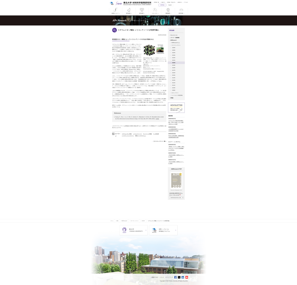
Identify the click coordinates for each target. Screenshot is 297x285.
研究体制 (128, 13)
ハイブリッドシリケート (128, 135)
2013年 (173, 80)
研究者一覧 (156, 2)
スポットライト (175, 92)
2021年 (173, 60)
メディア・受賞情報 (174, 37)
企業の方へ (180, 2)
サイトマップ (169, 277)
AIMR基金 (162, 5)
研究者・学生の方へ (171, 2)
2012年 (173, 82)
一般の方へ (163, 2)
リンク (162, 277)
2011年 (173, 85)
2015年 (173, 75)
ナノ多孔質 (156, 133)
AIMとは (175, 42)
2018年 (173, 67)
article (157, 118)
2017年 (173, 70)
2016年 (173, 72)
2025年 (173, 50)
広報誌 (171, 97)
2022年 (173, 57)
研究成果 (141, 13)
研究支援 (181, 13)
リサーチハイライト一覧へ (159, 141)
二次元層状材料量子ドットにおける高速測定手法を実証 (175, 130)
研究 (117, 220)
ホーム (112, 220)
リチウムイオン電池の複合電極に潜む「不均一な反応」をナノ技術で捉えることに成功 (175, 122)
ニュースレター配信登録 (177, 95)
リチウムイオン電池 (127, 133)
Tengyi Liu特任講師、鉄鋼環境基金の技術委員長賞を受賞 (176, 136)
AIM (173, 40)
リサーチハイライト (176, 45)
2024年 (173, 52)
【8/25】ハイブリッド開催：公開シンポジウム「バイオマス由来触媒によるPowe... (176, 148)
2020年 (173, 62)
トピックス (154, 13)
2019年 (173, 65)
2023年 (173, 55)
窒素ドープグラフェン (140, 135)
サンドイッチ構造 (147, 133)
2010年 (173, 87)
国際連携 (168, 13)
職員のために (155, 277)
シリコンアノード (137, 133)
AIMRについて (115, 13)
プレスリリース (173, 35)
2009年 (173, 90)
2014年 (173, 77)
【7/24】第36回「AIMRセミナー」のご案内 (176, 155)
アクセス (186, 2)
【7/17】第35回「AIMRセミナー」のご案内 (176, 162)
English (170, 5)
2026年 (173, 47)
